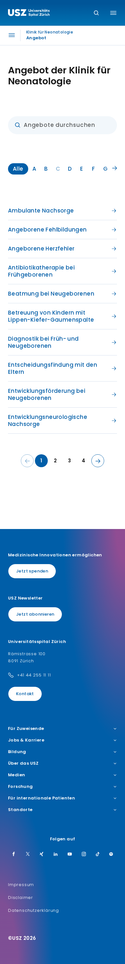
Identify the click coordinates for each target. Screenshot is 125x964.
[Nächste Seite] (97, 460)
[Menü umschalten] (113, 13)
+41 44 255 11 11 (34, 675)
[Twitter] (28, 854)
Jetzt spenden (32, 571)
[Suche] (96, 13)
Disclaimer (20, 897)
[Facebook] (14, 854)
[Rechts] (114, 168)
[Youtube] (70, 854)
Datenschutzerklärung (33, 910)
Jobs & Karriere (26, 740)
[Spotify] (111, 854)
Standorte (20, 810)
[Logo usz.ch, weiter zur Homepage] (29, 13)
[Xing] (41, 854)
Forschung (20, 786)
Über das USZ (23, 763)
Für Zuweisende (26, 729)
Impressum (21, 885)
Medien (16, 775)
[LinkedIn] (56, 854)
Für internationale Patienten (41, 798)
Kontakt (25, 694)
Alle (18, 169)
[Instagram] (84, 854)
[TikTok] (98, 854)
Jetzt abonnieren (35, 614)
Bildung (17, 752)
